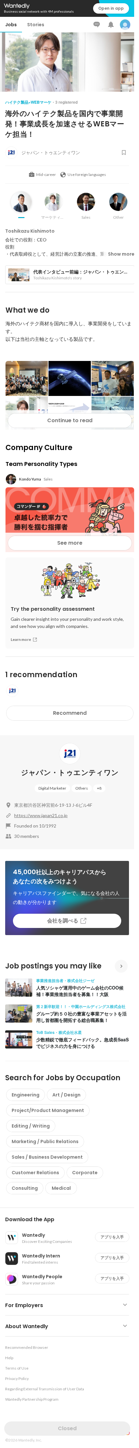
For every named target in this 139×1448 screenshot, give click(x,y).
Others (81, 788)
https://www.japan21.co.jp (41, 815)
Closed (67, 1428)
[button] (69, 1219)
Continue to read (69, 420)
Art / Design (66, 1095)
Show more (121, 254)
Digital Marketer (52, 788)
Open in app (111, 8)
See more (69, 543)
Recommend (70, 713)
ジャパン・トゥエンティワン (70, 773)
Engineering (25, 1095)
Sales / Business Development (47, 1157)
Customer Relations (35, 1172)
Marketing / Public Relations (45, 1141)
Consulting (25, 1188)
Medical (61, 1188)
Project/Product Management (48, 1110)
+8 (99, 788)
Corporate (85, 1172)
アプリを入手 (112, 1237)
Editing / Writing (31, 1126)
